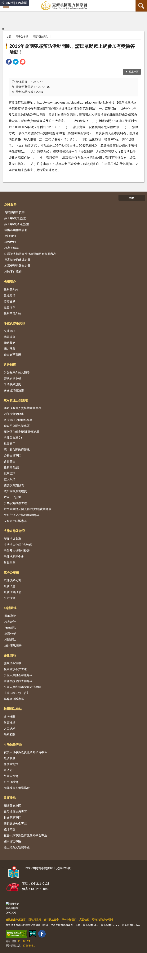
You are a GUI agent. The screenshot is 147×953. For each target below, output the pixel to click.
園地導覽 (10, 616)
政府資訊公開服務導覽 (18, 420)
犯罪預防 (9, 829)
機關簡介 (10, 281)
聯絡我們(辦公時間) (102, 919)
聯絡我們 (10, 242)
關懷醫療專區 (12, 805)
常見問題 (9, 562)
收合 (131, 198)
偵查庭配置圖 (12, 354)
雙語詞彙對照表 (14, 485)
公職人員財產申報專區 (18, 675)
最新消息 (9, 586)
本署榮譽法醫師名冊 (17, 265)
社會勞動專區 (12, 817)
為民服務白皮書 (14, 212)
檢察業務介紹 (12, 313)
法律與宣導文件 (14, 437)
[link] (9, 62)
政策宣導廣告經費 (15, 491)
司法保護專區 (13, 744)
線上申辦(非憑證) (15, 218)
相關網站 (10, 639)
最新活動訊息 (40, 36)
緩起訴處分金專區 (15, 823)
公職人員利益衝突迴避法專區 (22, 687)
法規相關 (9, 734)
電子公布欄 (22, 36)
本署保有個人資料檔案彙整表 (22, 408)
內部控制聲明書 (14, 414)
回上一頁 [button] (134, 72)
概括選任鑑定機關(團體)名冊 (22, 431)
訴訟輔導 (10, 364)
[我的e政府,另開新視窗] (32, 934)
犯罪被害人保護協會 (17, 788)
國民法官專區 (12, 841)
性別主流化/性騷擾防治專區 (22, 515)
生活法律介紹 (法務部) (18, 544)
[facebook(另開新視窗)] (42, 934)
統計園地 (10, 608)
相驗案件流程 (13, 271)
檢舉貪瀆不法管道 (15, 669)
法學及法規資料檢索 (17, 550)
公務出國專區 (12, 455)
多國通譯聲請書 (14, 390)
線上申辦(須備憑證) (16, 224)
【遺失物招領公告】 (17, 693)
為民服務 (10, 204)
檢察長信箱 (11, 248)
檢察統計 (10, 622)
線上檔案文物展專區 (17, 847)
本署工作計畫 (12, 497)
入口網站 (9, 728)
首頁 (8, 36)
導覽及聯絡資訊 (14, 323)
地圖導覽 (9, 337)
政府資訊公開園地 (16, 400)
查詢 (141, 6)
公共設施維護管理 (15, 503)
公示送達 (9, 598)
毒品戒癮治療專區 (15, 811)
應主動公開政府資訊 (17, 449)
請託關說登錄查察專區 (18, 681)
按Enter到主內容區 (14, 3)
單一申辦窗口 (69, 919)
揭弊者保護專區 (14, 699)
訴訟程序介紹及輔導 (17, 372)
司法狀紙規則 (12, 384)
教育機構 (9, 722)
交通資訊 (9, 331)
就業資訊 (9, 473)
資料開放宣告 (51, 919)
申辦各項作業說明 (15, 230)
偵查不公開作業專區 (17, 426)
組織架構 (9, 295)
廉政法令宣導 (12, 663)
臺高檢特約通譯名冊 (17, 259)
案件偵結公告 (12, 580)
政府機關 (9, 716)
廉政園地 (10, 655)
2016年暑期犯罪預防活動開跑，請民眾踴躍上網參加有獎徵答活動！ (72, 49)
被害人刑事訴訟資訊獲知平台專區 (25, 752)
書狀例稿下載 (12, 378)
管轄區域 (9, 301)
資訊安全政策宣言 (16, 919)
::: (3, 29)
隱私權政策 (35, 919)
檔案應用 (9, 443)
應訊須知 (10, 236)
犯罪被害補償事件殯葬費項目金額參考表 (30, 254)
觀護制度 (9, 758)
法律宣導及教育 (14, 530)
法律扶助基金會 (14, 556)
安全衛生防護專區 (15, 521)
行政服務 (10, 627)
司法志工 (9, 770)
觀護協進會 (11, 776)
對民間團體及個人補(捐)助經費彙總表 (27, 509)
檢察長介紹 (11, 289)
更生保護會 (11, 782)
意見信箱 (84, 919)
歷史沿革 (9, 307)
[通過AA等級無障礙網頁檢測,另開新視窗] (16, 934)
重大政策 (9, 479)
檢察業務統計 (12, 467)
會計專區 (9, 461)
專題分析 (10, 633)
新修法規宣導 (12, 538)
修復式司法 (11, 764)
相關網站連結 (13, 708)
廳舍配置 (9, 348)
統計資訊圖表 (13, 645)
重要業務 (10, 797)
